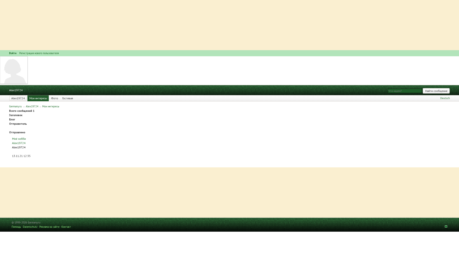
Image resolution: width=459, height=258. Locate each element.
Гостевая (67, 98)
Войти (12, 53)
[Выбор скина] (444, 226)
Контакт (66, 226)
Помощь (16, 226)
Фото (54, 98)
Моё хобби (19, 138)
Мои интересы (38, 98)
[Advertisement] (107, 25)
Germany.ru (15, 106)
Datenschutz (30, 226)
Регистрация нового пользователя (39, 53)
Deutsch (445, 98)
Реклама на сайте (49, 226)
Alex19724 (18, 98)
